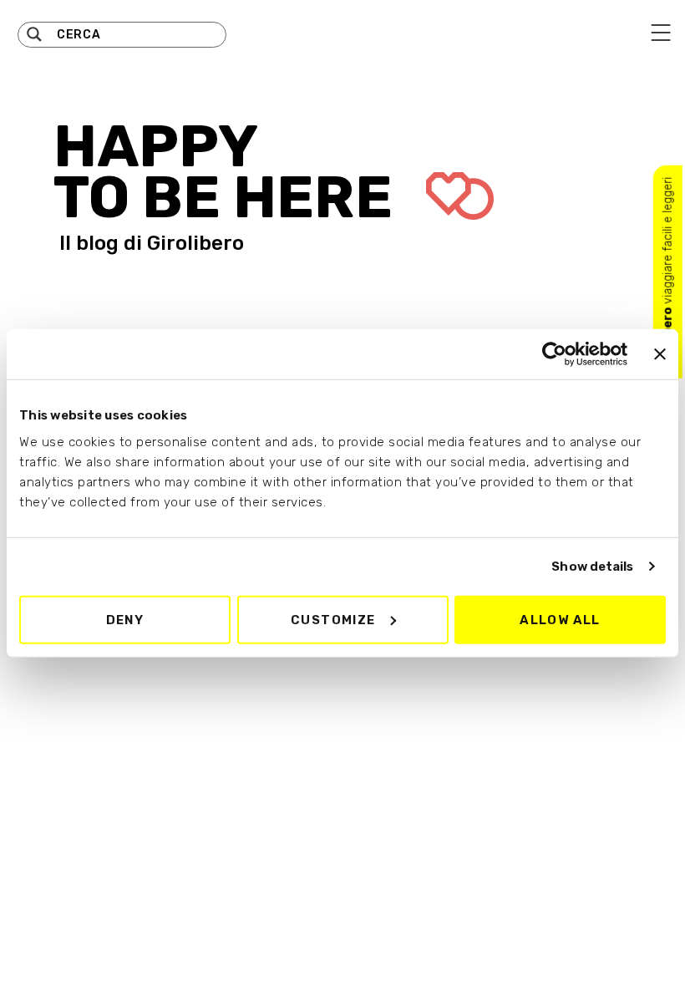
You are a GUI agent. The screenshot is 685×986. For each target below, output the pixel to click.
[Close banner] (660, 354)
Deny (125, 619)
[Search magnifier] (34, 34)
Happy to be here (229, 172)
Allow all (560, 619)
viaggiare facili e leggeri (668, 272)
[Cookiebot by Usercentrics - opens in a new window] (554, 354)
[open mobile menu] (661, 33)
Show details (592, 566)
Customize (333, 619)
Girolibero (195, 243)
